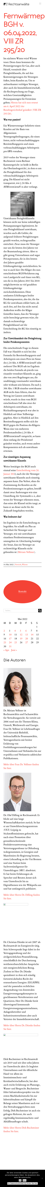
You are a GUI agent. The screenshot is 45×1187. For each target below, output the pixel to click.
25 (15, 642)
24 (10, 642)
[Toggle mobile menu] (40, 3)
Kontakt (22, 591)
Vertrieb (18, 565)
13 (26, 635)
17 (10, 639)
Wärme (25, 565)
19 (21, 639)
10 (10, 635)
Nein (24, 1180)
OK (20, 1180)
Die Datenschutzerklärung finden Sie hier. (22, 1183)
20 (26, 639)
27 (26, 642)
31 (10, 646)
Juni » (14, 650)
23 (5, 642)
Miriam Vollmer (26, 552)
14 (32, 635)
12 (21, 635)
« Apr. (6, 650)
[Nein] (42, 1178)
